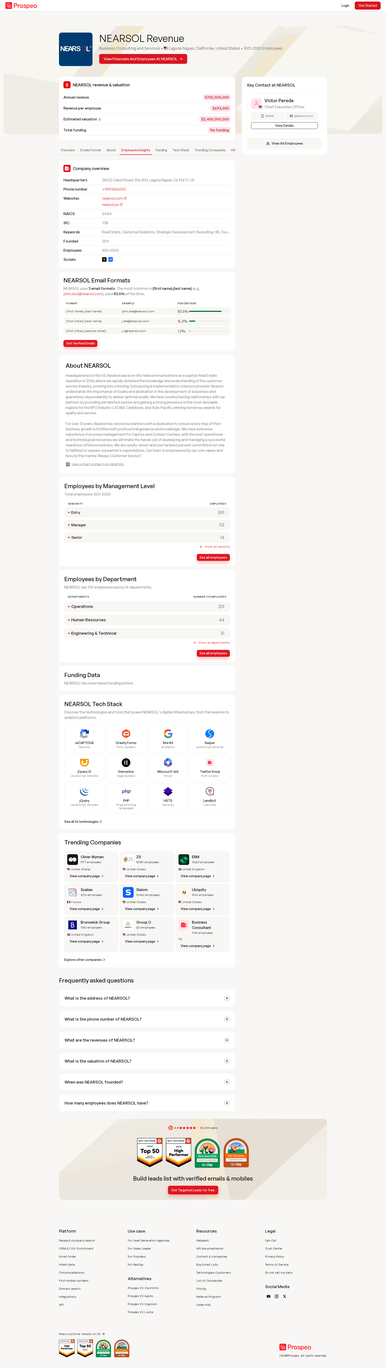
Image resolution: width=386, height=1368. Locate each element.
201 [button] (221, 606)
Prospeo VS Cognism (142, 1304)
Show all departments (214, 642)
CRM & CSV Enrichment (76, 1248)
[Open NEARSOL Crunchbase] (110, 259)
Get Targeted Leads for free (193, 1190)
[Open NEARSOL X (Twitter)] (104, 259)
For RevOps (136, 1264)
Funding (161, 150)
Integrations (67, 1296)
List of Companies (209, 1280)
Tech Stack (180, 150)
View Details (284, 125)
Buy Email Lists (207, 1264)
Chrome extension (72, 1272)
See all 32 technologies (81, 821)
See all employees (213, 557)
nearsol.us (110, 204)
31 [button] (222, 633)
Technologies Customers (213, 1272)
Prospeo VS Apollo (140, 1296)
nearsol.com (112, 198)
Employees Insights (135, 150)
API (61, 1304)
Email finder (67, 1256)
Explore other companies (83, 960)
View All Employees (287, 143)
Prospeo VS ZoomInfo (143, 1288)
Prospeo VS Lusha (140, 1312)
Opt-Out (271, 1240)
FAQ (234, 150)
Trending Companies (210, 150)
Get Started (368, 5)
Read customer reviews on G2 (80, 1334)
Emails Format (90, 150)
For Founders (137, 1256)
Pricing (201, 1288)
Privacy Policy (274, 1256)
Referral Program (208, 1296)
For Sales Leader (139, 1248)
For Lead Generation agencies (149, 1240)
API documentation (210, 1248)
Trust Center (274, 1248)
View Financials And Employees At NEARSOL (140, 59)
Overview (68, 150)
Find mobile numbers (74, 1280)
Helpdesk (202, 1240)
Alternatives (139, 1278)
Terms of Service (277, 1264)
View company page (85, 876)
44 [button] (221, 620)
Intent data (67, 1264)
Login (345, 5)
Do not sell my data (279, 1272)
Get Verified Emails (80, 343)
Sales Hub (203, 1304)
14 (222, 537)
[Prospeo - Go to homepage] (21, 5)
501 (221, 512)
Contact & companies (211, 1256)
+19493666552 (114, 189)
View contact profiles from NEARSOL (97, 464)
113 (221, 525)
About (111, 150)
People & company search (77, 1240)
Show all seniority (217, 546)
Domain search (70, 1288)
